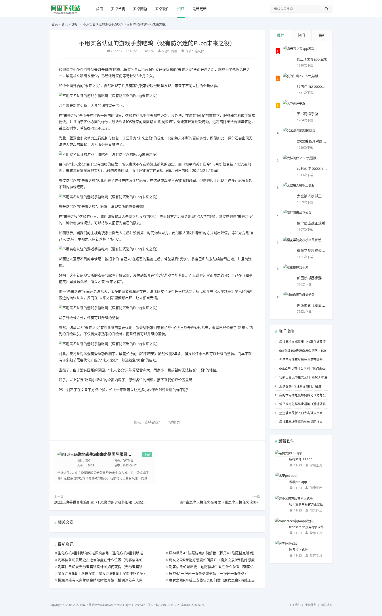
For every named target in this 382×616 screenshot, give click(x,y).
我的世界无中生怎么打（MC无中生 (303, 377)
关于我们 (295, 605)
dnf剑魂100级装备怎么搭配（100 (302, 350)
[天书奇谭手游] (294, 105)
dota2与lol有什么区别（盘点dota (302, 368)
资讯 (180, 8)
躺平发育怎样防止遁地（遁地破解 (302, 404)
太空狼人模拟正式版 (313, 195)
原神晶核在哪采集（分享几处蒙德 (302, 342)
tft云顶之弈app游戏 (312, 59)
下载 (147, 454)
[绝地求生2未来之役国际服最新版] (81, 459)
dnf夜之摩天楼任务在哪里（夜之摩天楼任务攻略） (220, 502)
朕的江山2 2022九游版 (314, 86)
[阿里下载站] (65, 13)
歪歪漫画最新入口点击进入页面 (301, 413)
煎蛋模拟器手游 (309, 277)
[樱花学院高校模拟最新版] (302, 242)
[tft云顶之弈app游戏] (298, 51)
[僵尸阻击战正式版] (297, 215)
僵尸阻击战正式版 (311, 223)
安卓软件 (162, 8)
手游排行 (311, 605)
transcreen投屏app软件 (306, 527)
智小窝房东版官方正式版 (306, 504)
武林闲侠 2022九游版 (313, 168)
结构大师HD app (301, 459)
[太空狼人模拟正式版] (299, 188)
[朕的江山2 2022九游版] (300, 78)
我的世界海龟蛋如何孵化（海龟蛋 (302, 395)
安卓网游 (140, 8)
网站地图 (326, 605)
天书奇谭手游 (307, 113)
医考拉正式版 (298, 549)
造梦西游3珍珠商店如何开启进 (300, 386)
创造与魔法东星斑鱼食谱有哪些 (301, 359)
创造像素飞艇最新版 (313, 305)
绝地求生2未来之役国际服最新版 (106, 454)
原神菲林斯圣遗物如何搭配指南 (301, 422)
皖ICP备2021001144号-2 (163, 605)
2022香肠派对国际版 (313, 141)
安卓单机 (118, 8)
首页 (99, 8)
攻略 (74, 24)
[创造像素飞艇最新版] (299, 297)
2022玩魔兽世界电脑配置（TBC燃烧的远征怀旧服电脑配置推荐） (105, 502)
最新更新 (199, 8)
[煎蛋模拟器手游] (295, 270)
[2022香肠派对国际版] (299, 133)
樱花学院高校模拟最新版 (316, 250)
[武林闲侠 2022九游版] (299, 160)
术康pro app (298, 482)
